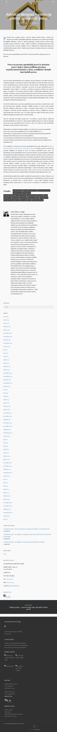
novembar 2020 (7, 506)
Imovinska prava (7, 197)
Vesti (28, 10)
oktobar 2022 (7, 429)
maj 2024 (5, 396)
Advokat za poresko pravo (44, 190)
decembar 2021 (7, 463)
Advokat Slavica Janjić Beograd (30, 190)
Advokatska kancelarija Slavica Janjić (35, 195)
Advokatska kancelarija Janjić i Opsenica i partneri (15, 195)
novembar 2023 (7, 416)
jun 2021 (5, 482)
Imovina (45, 195)
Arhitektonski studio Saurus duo (13, 714)
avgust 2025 (6, 346)
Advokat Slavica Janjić (17, 190)
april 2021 (6, 489)
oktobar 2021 (6, 469)
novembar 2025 (7, 336)
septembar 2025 (7, 343)
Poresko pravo (31, 197)
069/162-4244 (11, 688)
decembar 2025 (7, 333)
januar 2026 (6, 330)
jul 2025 (5, 350)
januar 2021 (6, 499)
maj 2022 (5, 446)
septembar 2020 (8, 512)
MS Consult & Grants (10, 716)
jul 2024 (5, 389)
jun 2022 (5, 443)
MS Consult (7, 712)
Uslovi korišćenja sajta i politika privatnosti (13, 633)
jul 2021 (5, 479)
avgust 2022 (6, 436)
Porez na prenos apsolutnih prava (11, 200)
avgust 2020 (6, 516)
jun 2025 (5, 353)
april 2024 (6, 399)
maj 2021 (5, 486)
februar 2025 (6, 366)
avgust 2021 (6, 476)
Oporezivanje (15, 197)
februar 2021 (6, 496)
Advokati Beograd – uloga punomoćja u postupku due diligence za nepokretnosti (26, 529)
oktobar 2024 (7, 379)
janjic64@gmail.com (13, 586)
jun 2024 (5, 393)
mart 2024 (6, 403)
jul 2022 (5, 439)
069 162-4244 (10, 582)
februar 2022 (6, 456)
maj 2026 (5, 316)
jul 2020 (5, 519)
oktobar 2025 (6, 340)
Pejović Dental (8, 710)
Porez (37, 197)
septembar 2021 (7, 472)
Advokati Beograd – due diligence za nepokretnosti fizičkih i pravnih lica (24, 542)
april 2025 (6, 360)
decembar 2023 (7, 413)
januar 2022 (6, 459)
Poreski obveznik (23, 197)
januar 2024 (6, 409)
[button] (53, 1)
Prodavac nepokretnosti (37, 200)
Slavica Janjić (23, 23)
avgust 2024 (6, 386)
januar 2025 (6, 370)
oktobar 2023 (7, 419)
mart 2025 (6, 363)
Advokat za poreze (17, 193)
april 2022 (6, 449)
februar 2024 (6, 406)
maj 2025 (5, 356)
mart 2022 (6, 453)
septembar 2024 (7, 383)
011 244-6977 (9, 579)
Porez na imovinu (44, 197)
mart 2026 (6, 323)
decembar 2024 (7, 373)
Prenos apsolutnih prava (25, 200)
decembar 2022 (7, 423)
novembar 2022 (7, 426)
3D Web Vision (37, 729)
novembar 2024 (7, 376)
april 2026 (6, 320)
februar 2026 (6, 326)
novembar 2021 (7, 466)
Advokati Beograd (26, 193)
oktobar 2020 (7, 509)
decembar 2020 (7, 502)
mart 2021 (6, 492)
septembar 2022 (7, 433)
